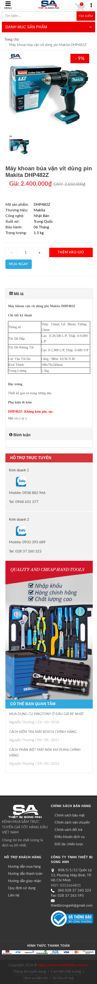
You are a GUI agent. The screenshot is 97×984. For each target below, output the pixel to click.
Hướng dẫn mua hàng (24, 866)
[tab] (49, 293)
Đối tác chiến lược (69, 844)
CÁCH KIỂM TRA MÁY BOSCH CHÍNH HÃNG (43, 732)
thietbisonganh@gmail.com (72, 905)
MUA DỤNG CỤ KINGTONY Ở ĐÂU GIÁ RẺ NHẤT (46, 714)
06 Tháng (41, 227)
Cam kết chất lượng (66, 971)
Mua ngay (18, 264)
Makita (39, 210)
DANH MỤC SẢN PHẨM (26, 27)
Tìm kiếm (86, 16)
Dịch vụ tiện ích (36, 978)
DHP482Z (42, 204)
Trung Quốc (43, 221)
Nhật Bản (41, 216)
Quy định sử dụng (22, 888)
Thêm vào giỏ (71, 252)
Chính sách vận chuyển (72, 822)
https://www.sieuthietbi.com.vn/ (63, 965)
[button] (49, 294)
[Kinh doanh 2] (9, 531)
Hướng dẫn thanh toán (25, 873)
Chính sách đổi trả (68, 830)
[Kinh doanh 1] (9, 481)
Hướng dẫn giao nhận (24, 881)
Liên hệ (13, 895)
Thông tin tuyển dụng (29, 971)
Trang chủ (11, 39)
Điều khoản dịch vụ (70, 837)
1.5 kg (39, 233)
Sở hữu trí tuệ (63, 978)
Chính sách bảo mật (70, 815)
